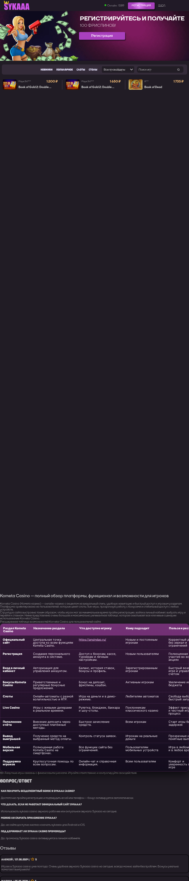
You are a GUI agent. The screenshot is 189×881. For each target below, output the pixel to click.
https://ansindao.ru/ (92, 639)
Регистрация (141, 5)
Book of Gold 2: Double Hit (35, 87)
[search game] (178, 69)
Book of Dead (153, 87)
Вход (161, 5)
